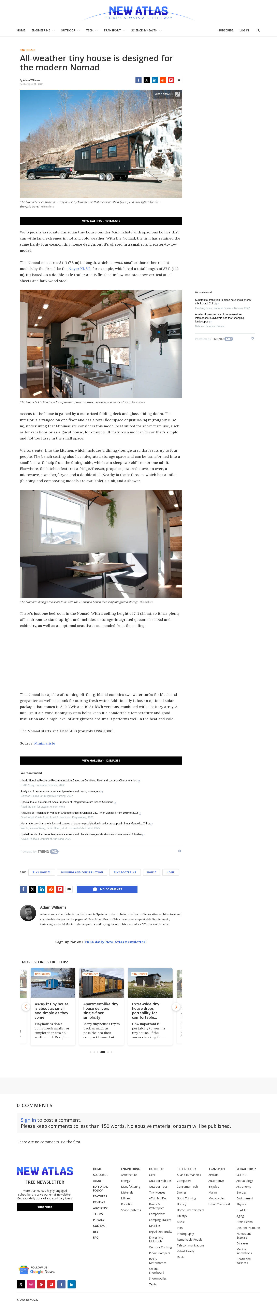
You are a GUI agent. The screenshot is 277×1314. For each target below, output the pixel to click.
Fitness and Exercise (243, 1235)
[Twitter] (147, 80)
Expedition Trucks (160, 1231)
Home (171, 872)
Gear (152, 1175)
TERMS (98, 1214)
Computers (184, 1181)
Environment (244, 1198)
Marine (213, 1192)
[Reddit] (163, 80)
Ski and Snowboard (156, 1270)
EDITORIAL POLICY (100, 1188)
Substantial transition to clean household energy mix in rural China (223, 301)
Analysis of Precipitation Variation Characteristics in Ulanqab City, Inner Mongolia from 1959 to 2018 (79, 812)
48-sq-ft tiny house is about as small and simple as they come (51, 1010)
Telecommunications (190, 1245)
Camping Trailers (160, 1220)
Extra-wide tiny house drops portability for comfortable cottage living (145, 1012)
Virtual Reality (185, 1251)
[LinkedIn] (155, 80)
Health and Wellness (243, 1261)
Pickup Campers (159, 1253)
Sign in (28, 1119)
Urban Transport (219, 1204)
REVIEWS (99, 1202)
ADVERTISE (100, 1208)
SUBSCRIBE (225, 30)
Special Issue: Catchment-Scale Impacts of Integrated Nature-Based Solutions (67, 802)
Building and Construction (82, 872)
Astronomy (243, 1186)
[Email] (179, 80)
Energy (125, 1181)
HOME (21, 30)
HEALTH (241, 1210)
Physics (241, 1204)
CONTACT (100, 1226)
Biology (241, 1192)
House (151, 872)
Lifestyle (182, 1216)
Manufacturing (130, 1186)
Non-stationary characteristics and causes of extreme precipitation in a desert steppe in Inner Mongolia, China (85, 823)
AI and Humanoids (189, 1175)
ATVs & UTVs (157, 1198)
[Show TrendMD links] (179, 851)
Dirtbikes (155, 1226)
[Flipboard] (171, 80)
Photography (185, 1234)
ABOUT (98, 1181)
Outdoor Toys (158, 1186)
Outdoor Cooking (160, 1247)
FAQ (96, 1237)
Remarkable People (189, 1239)
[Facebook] (138, 80)
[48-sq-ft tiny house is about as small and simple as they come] (52, 983)
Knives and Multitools (156, 1239)
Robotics (127, 1204)
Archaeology (244, 1181)
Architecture (129, 1175)
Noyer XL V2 (79, 268)
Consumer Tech (187, 1186)
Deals (180, 1257)
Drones (182, 1192)
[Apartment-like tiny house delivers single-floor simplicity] (101, 983)
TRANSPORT (112, 30)
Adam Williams (53, 907)
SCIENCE (242, 1175)
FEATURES (100, 1196)
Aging (240, 1216)
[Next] (176, 1007)
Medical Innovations (244, 1251)
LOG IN (244, 30)
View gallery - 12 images (101, 221)
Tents (153, 1284)
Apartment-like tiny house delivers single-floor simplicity (100, 1010)
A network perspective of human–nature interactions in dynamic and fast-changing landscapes (219, 318)
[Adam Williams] (28, 913)
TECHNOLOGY (186, 1169)
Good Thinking (186, 1198)
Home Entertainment (190, 1210)
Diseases (242, 1243)
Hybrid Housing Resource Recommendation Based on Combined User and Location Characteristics (79, 780)
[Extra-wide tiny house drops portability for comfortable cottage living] (149, 983)
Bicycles (213, 1186)
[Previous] (26, 1007)
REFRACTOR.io (246, 1169)
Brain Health (244, 1222)
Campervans (157, 1214)
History (181, 1204)
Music (181, 1222)
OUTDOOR (68, 30)
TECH (89, 30)
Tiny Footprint (125, 872)
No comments (111, 889)
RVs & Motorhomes (157, 1261)
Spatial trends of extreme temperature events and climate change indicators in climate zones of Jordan (81, 834)
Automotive (216, 1181)
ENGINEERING (40, 30)
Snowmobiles (158, 1278)
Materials (127, 1192)
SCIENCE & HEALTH (144, 30)
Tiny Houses (27, 50)
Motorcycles (216, 1198)
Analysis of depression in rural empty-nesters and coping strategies (60, 791)
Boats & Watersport (156, 1206)
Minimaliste (44, 743)
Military (126, 1198)
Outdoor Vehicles (160, 1181)
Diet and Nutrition (248, 1228)
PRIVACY (98, 1220)
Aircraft (213, 1175)
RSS (95, 1231)
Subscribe (44, 1207)
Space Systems (131, 1210)
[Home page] (138, 12)
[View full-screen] (177, 94)
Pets (180, 1228)
